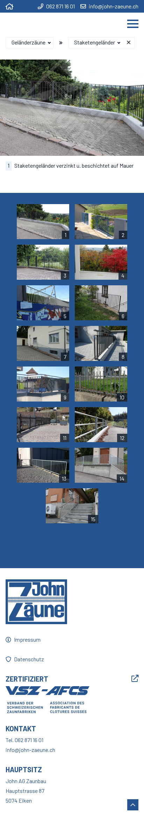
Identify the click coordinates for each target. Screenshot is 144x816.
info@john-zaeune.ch (113, 6)
